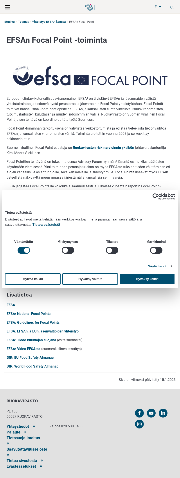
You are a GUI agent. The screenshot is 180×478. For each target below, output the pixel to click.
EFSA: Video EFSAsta (23, 349)
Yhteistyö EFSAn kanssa (49, 21)
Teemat (23, 21)
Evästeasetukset (21, 466)
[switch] (68, 250)
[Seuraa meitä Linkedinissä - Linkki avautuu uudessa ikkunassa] (163, 413)
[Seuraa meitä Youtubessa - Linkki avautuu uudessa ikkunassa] (151, 413)
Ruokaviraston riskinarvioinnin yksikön (103, 148)
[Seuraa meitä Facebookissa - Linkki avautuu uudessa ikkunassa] (139, 413)
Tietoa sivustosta (22, 460)
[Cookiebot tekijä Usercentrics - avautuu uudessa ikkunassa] (156, 196)
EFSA (11, 305)
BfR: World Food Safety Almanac (32, 366)
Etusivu (9, 21)
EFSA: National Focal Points (28, 314)
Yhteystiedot (18, 426)
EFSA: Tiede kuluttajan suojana (31, 340)
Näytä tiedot (157, 266)
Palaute (13, 432)
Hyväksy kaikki (147, 279)
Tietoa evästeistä (46, 224)
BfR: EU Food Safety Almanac (30, 357)
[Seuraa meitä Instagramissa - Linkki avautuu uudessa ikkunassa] (139, 424)
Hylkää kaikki (33, 279)
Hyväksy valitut (90, 279)
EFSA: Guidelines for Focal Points (33, 322)
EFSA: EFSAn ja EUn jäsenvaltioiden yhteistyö (43, 331)
